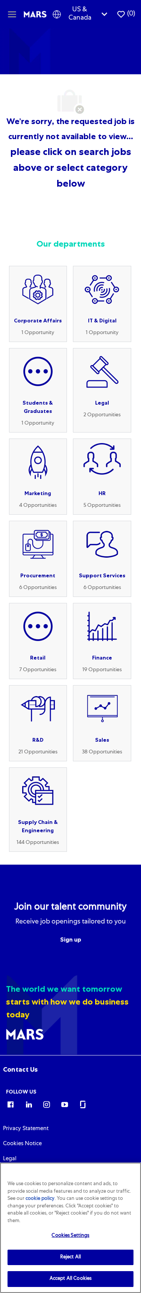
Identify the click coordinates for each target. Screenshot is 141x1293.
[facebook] (10, 1104)
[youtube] (64, 1104)
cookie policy (40, 1198)
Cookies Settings (70, 1235)
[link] (20, 1069)
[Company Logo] (35, 14)
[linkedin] (28, 1104)
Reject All (70, 1257)
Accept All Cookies (70, 1278)
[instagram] (46, 1104)
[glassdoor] (82, 1104)
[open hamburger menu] (12, 14)
